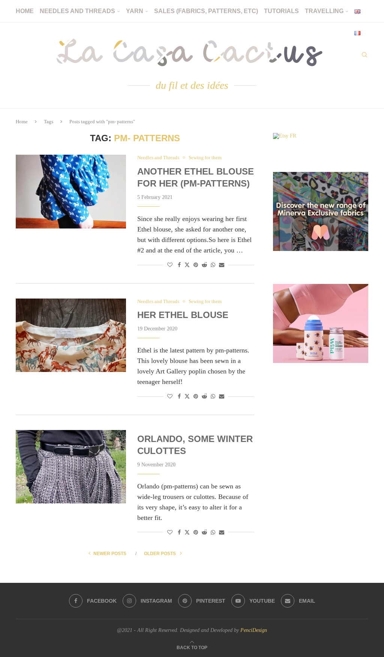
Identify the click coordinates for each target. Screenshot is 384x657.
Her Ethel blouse (182, 315)
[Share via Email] (221, 265)
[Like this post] (169, 265)
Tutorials (281, 11)
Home (25, 11)
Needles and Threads (77, 11)
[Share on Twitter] (187, 264)
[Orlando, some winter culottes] (71, 466)
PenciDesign (253, 630)
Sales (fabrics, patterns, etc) (206, 11)
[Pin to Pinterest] (196, 265)
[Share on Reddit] (204, 265)
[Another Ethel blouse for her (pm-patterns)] (71, 191)
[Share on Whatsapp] (213, 265)
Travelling (324, 11)
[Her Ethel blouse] (71, 335)
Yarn (134, 11)
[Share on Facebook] (179, 265)
